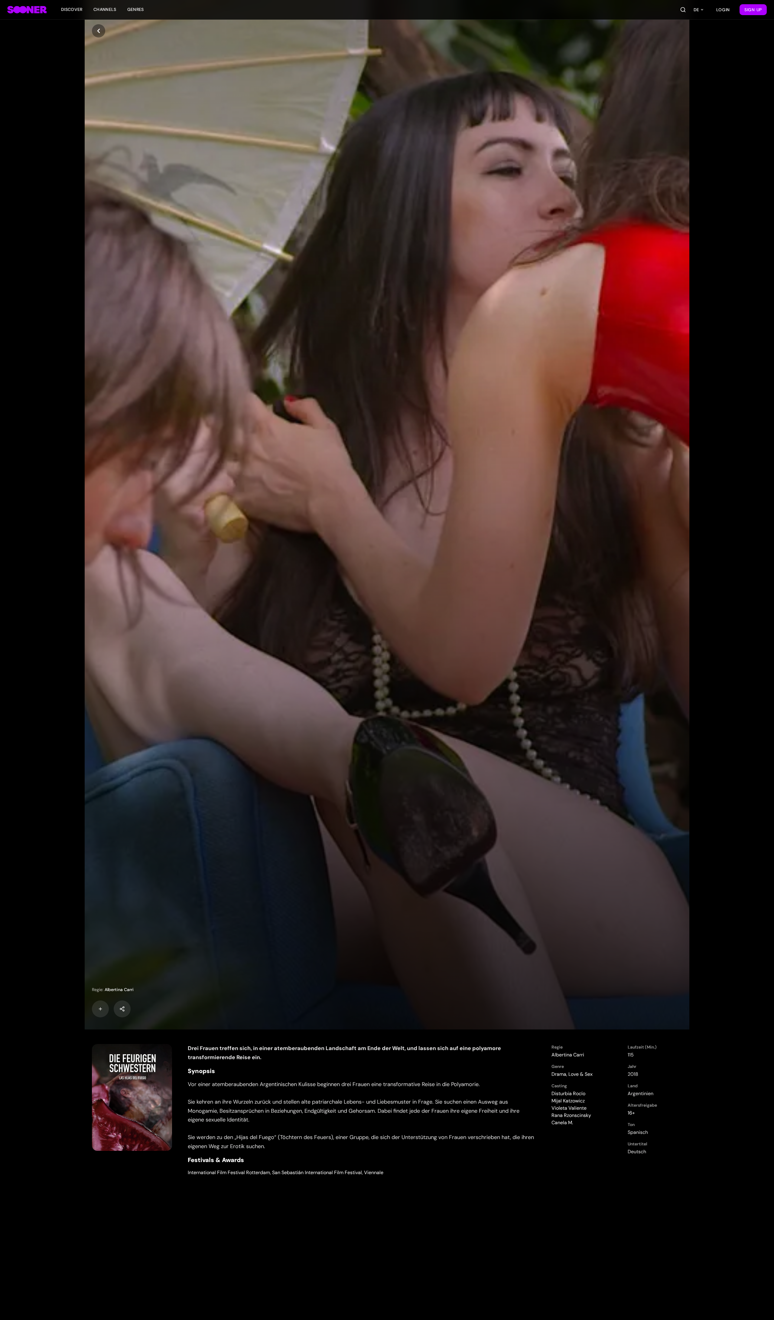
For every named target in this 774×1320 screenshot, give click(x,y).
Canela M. (562, 1122)
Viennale (373, 1172)
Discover (72, 9)
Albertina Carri (119, 989)
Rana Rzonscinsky (571, 1115)
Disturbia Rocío (568, 1093)
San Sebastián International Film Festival (317, 1172)
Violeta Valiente (569, 1108)
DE (696, 9)
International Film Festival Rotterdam (229, 1172)
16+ (631, 1113)
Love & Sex (580, 1074)
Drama (558, 1074)
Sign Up (753, 9)
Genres (135, 9)
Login (723, 9)
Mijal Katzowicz (568, 1101)
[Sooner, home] (27, 10)
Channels (104, 9)
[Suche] (683, 10)
